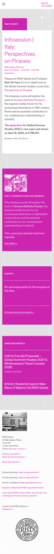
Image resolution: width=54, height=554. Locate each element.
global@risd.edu (32, 482)
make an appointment (28, 472)
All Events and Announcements (18, 312)
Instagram (6, 509)
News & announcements (13, 457)
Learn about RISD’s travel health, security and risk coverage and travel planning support (24, 494)
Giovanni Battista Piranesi (28, 100)
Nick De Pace (20, 138)
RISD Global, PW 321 (13, 67)
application (16, 125)
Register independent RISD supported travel (22, 487)
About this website (10, 462)
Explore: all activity (10, 454)
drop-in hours (18, 448)
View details (9, 243)
